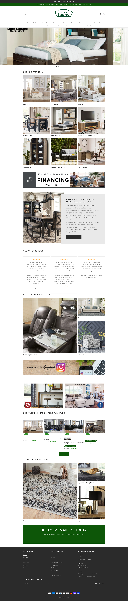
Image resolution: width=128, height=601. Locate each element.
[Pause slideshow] (77, 66)
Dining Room (28, 135)
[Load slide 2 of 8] (56, 66)
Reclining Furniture (30, 355)
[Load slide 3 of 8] (59, 66)
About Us (25, 565)
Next (67, 254)
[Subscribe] (75, 539)
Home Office (82, 167)
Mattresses (54, 135)
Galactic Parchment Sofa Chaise (31, 438)
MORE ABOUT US (73, 237)
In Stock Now (28, 104)
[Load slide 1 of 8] (54, 66)
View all (64, 454)
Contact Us (26, 568)
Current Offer (27, 560)
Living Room (55, 104)
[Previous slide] (50, 66)
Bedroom (81, 104)
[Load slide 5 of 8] (63, 66)
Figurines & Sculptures (86, 483)
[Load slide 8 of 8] (70, 66)
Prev (60, 254)
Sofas (80, 318)
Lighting (81, 521)
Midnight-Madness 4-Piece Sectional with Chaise (74, 443)
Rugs (25, 521)
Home (25, 555)
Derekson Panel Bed (90, 438)
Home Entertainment (85, 135)
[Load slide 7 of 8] (68, 66)
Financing (26, 562)
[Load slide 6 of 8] (65, 66)
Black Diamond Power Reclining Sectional (52, 438)
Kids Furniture (55, 568)
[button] (25, 13)
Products (25, 557)
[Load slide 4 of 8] (61, 66)
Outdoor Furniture (57, 167)
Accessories (27, 167)
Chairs (80, 355)
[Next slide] (73, 66)
